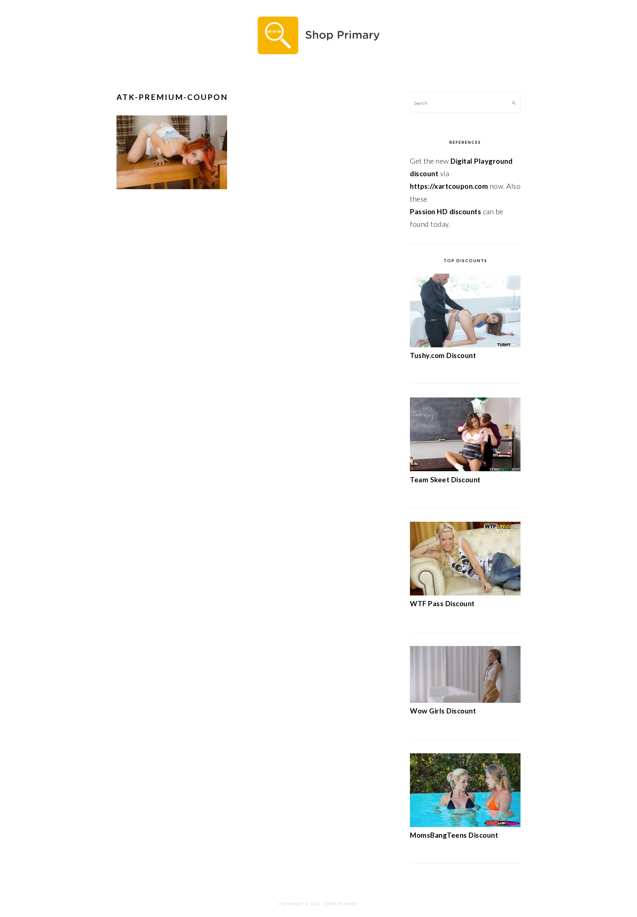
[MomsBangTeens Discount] (465, 824)
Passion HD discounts (445, 211)
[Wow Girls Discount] (465, 700)
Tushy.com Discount (443, 355)
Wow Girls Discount (443, 710)
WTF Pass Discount (442, 603)
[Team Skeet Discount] (465, 468)
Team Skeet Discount (445, 479)
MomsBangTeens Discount (454, 835)
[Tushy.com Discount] (465, 344)
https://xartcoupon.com (449, 186)
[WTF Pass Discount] (465, 592)
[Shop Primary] (318, 60)
